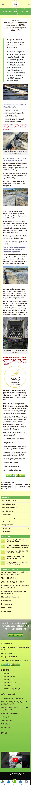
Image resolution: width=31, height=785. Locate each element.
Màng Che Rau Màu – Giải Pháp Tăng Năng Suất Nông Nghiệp (17, 563)
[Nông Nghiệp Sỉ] (15, 4)
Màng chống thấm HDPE (9, 507)
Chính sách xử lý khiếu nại (10, 677)
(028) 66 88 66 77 (11, 443)
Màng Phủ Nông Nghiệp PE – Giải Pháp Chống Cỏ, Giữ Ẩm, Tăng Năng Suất (17, 546)
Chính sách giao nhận (9, 680)
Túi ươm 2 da (6, 521)
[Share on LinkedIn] (23, 475)
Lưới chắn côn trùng (8, 518)
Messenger (20, 784)
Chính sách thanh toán (9, 674)
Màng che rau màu (7, 511)
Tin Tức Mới (24, 11)
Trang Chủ (7, 9)
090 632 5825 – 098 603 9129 (15, 439)
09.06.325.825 (7, 582)
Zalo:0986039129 (7, 604)
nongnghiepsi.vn (14, 466)
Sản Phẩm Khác (7, 11)
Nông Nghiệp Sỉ (8, 390)
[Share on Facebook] (10, 475)
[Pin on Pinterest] (20, 475)
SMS (26, 784)
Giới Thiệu (14, 9)
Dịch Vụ (16, 11)
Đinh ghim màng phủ (8, 525)
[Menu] (2, 3)
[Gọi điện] (14, 781)
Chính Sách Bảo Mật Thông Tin (12, 689)
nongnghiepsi (6, 611)
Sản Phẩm (22, 9)
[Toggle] (28, 501)
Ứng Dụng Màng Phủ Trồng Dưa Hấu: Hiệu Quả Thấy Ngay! (17, 540)
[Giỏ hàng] (29, 4)
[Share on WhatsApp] (7, 475)
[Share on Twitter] (13, 475)
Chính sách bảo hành (9, 686)
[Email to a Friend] (17, 475)
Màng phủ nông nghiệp (9, 501)
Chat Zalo (8, 784)
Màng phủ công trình (8, 504)
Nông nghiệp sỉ (6, 600)
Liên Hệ (16, 14)
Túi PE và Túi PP (7, 528)
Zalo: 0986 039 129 (7, 720)
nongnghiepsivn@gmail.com (16, 459)
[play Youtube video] (15, 760)
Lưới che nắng (6, 514)
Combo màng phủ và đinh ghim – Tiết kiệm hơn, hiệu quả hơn (17, 551)
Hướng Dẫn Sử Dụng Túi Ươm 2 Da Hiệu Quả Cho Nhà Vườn (16, 557)
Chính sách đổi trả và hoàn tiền (12, 683)
